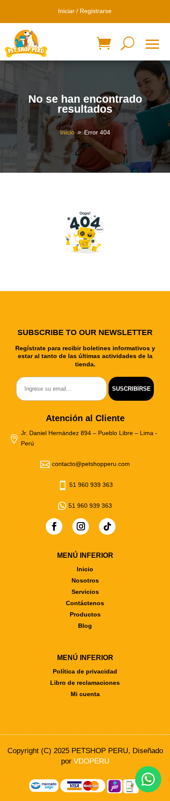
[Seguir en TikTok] (107, 526)
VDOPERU (91, 761)
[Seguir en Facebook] (54, 526)
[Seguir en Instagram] (80, 526)
